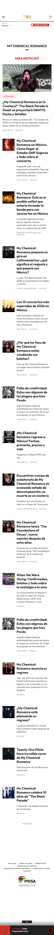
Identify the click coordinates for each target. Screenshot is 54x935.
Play (50, 930)
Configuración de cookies (41, 868)
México (5, 25)
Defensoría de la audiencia (27, 866)
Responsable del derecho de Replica (17, 868)
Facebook (30, 842)
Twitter (35, 842)
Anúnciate (27, 871)
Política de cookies (25, 863)
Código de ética (40, 863)
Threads (40, 842)
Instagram (24, 842)
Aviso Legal (12, 863)
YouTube (19, 842)
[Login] (50, 17)
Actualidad (9, 96)
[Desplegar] (27, 921)
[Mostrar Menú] (3, 16)
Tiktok (14, 842)
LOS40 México (27, 17)
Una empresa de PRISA (27, 879)
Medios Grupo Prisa (27, 885)
